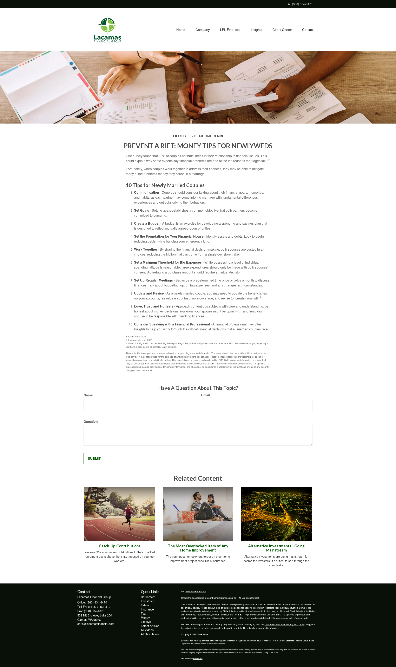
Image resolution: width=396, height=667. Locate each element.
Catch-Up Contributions (119, 546)
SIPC (282, 640)
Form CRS (198, 658)
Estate (145, 605)
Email (205, 395)
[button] (202, 29)
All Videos (147, 630)
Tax (143, 613)
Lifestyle (146, 622)
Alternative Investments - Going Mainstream (276, 548)
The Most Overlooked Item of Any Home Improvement (198, 548)
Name (88, 395)
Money (145, 617)
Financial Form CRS (196, 591)
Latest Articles (150, 626)
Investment (148, 601)
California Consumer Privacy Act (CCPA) (285, 624)
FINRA (275, 640)
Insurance (147, 609)
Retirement (148, 597)
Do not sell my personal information (260, 627)
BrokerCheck (252, 597)
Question (91, 421)
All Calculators (150, 634)
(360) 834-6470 (302, 4)
